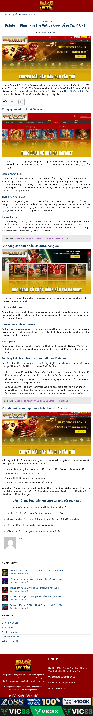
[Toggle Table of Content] (19, 102)
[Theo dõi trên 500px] (32, 696)
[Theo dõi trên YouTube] (28, 696)
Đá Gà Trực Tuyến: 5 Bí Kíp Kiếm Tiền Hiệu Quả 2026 (36, 596)
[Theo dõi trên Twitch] (36, 696)
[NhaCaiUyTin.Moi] (46, 6)
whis (55, 32)
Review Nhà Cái (28, 14)
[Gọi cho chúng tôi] (19, 696)
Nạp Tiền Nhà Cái (10, 627)
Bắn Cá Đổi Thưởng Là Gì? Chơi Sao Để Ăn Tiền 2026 (36, 570)
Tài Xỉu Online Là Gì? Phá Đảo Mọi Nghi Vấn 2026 (34, 588)
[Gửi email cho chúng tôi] (14, 696)
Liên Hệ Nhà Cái (10, 623)
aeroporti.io (7, 675)
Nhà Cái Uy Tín (10, 14)
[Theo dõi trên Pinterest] (23, 696)
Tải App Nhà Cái (10, 641)
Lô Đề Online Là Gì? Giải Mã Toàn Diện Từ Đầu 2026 (36, 579)
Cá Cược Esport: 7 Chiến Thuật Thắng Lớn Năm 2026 (36, 605)
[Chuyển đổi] (4, 507)
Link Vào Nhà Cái (10, 637)
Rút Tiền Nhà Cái (10, 632)
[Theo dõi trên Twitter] (10, 696)
